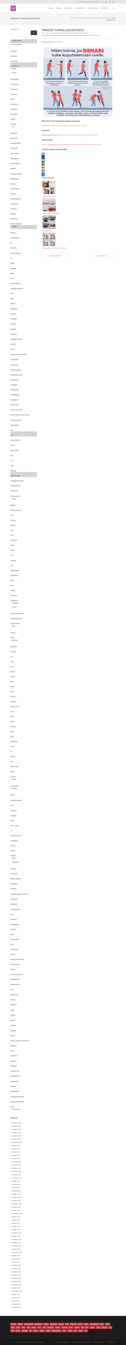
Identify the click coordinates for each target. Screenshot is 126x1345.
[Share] (79, 174)
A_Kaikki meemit (79, 18)
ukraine (42, 1331)
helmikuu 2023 (16, 1242)
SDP (101, 18)
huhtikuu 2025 (16, 1165)
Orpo (28, 1327)
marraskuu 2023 (17, 1213)
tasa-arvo (104, 1327)
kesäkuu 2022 (16, 1268)
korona (80, 1324)
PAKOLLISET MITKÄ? (99, 1342)
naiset (18, 1327)
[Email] (79, 168)
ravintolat (64, 1327)
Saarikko (77, 1327)
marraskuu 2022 (17, 1252)
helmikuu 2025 (16, 1168)
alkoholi (20, 1324)
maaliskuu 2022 (17, 1278)
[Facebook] (79, 154)
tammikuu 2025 (17, 1171)
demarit (47, 35)
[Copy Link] (79, 171)
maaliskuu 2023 (17, 1239)
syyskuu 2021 (16, 1297)
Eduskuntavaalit (89, 18)
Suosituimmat (106, 18)
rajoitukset (50, 1327)
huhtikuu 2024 (16, 1200)
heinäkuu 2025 (16, 1155)
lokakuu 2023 (16, 1217)
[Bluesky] (79, 160)
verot (75, 1331)
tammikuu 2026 (17, 1136)
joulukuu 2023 (16, 1210)
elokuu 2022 (16, 1262)
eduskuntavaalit (54, 35)
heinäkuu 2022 (16, 1265)
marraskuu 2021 (17, 1291)
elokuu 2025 (16, 1152)
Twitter (18, 1331)
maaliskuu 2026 (17, 1129)
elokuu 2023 (16, 1223)
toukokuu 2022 (16, 1272)
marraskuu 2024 (17, 1178)
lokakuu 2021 (16, 1294)
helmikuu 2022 (16, 1281)
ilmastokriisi (53, 1324)
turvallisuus (86, 35)
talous (98, 1327)
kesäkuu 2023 (16, 1230)
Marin (101, 1324)
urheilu (48, 1331)
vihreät (80, 1331)
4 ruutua (13, 1324)
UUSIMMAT (65, 1342)
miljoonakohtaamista (66, 35)
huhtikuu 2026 (16, 1126)
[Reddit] (79, 165)
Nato (23, 1327)
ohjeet (77, 35)
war (86, 1331)
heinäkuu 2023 (16, 1226)
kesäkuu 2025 (16, 1158)
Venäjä (70, 1331)
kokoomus (73, 1324)
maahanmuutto (94, 1324)
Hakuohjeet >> (15, 29)
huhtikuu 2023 (16, 1236)
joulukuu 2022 (16, 1249)
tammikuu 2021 (17, 1307)
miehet (107, 1324)
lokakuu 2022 (16, 1255)
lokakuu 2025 (16, 1145)
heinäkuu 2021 (16, 1304)
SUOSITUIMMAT (75, 1342)
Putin (44, 1327)
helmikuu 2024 (16, 1207)
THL (110, 1327)
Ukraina (35, 1331)
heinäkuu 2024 (16, 1191)
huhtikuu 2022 (16, 1275)
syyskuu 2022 (16, 1259)
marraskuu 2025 (17, 1142)
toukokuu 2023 (16, 1233)
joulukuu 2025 (16, 1139)
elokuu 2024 (16, 1187)
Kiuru (67, 1324)
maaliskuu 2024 (17, 1204)
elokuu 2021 (16, 1301)
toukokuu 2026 (16, 1123)
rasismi (57, 1327)
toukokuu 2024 (16, 1197)
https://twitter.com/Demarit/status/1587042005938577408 (77, 135)
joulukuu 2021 (16, 1288)
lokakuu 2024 (16, 1181)
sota (87, 1327)
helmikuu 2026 (16, 1132)
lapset (86, 1324)
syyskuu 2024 (16, 1184)
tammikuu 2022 (17, 1285)
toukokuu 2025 (16, 1162)
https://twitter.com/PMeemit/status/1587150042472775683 (67, 125)
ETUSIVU (57, 1342)
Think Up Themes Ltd (24, 1342)
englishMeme (38, 1324)
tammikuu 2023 (17, 1246)
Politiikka (96, 18)
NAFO (12, 1327)
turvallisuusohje (95, 35)
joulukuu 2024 (16, 1175)
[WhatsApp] (79, 163)
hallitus (46, 1324)
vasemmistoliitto (56, 1331)
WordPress (41, 1342)
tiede (12, 1331)
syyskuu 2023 (16, 1220)
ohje (74, 35)
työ (30, 1331)
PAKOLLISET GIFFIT (87, 1342)
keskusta (61, 1324)
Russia (70, 1327)
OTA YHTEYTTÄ (111, 1342)
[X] (79, 157)
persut (33, 1327)
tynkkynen (24, 1331)
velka (64, 1331)
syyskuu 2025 (16, 1149)
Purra (39, 1327)
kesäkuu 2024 (16, 1194)
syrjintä (92, 1327)
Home (72, 18)
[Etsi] (34, 33)
